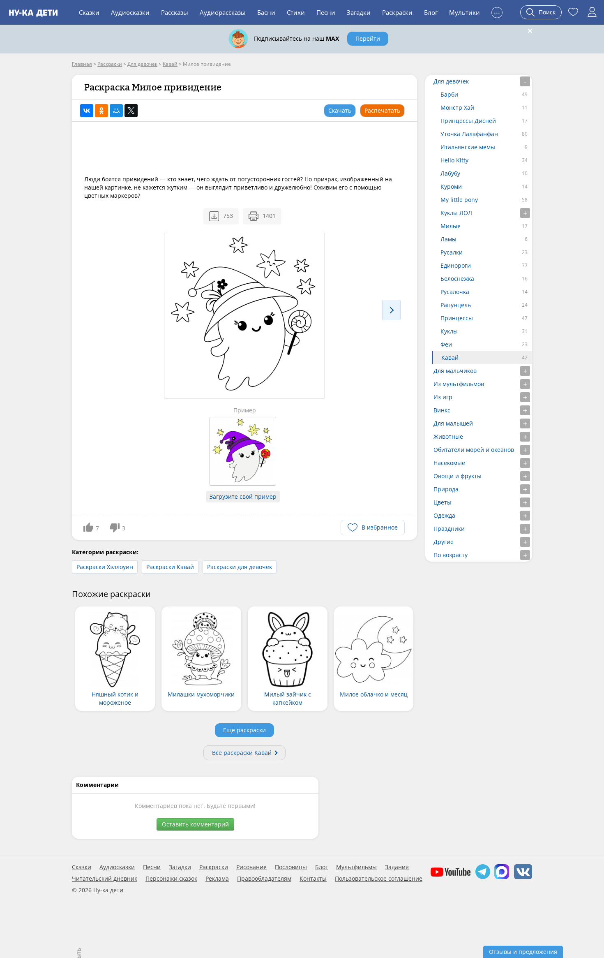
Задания (397, 867)
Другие (443, 542)
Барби (449, 94)
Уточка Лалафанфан (469, 134)
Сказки (89, 12)
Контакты (313, 879)
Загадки (359, 12)
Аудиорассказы (223, 12)
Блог (431, 12)
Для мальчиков (455, 371)
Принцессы (456, 318)
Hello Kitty (454, 160)
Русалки (451, 252)
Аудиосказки (130, 12)
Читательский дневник (104, 879)
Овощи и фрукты (457, 476)
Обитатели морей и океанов (473, 450)
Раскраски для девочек (239, 567)
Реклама (217, 879)
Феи (446, 344)
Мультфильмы (356, 867)
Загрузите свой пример (243, 496)
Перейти (367, 38)
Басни (266, 12)
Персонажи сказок (171, 879)
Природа (446, 489)
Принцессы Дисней (468, 121)
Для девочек (451, 81)
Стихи (296, 12)
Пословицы (291, 867)
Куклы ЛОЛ (456, 213)
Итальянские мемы (467, 147)
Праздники (449, 528)
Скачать (339, 110)
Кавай (450, 357)
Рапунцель (455, 305)
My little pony (459, 200)
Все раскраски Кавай (242, 753)
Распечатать (382, 110)
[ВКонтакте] (86, 110)
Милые (450, 226)
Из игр (442, 397)
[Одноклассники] (101, 110)
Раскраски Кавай (170, 567)
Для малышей (453, 423)
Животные (448, 436)
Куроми (451, 186)
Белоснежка (457, 278)
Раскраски (397, 12)
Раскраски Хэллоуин (104, 567)
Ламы (448, 239)
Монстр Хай (457, 107)
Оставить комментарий (195, 824)
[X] (131, 110)
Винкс (441, 410)
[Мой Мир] (116, 110)
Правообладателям (264, 879)
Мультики (464, 12)
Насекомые (449, 463)
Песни (325, 12)
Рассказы (174, 12)
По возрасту (450, 555)
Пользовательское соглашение (378, 879)
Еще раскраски (244, 730)
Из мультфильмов (458, 384)
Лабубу (450, 173)
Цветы (442, 502)
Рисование (251, 867)
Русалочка (454, 292)
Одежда (444, 515)
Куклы (449, 331)
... (497, 11)
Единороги (455, 265)
